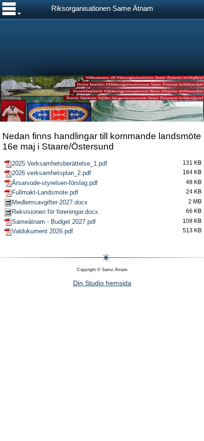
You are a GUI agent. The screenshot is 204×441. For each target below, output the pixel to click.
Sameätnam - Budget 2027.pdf (54, 221)
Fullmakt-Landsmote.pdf (45, 192)
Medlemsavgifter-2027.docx (50, 202)
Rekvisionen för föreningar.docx (55, 211)
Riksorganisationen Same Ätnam (102, 8)
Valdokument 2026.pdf (42, 231)
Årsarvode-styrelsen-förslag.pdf (55, 182)
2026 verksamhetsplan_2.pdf (51, 172)
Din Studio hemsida (102, 283)
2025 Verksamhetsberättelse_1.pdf (59, 163)
